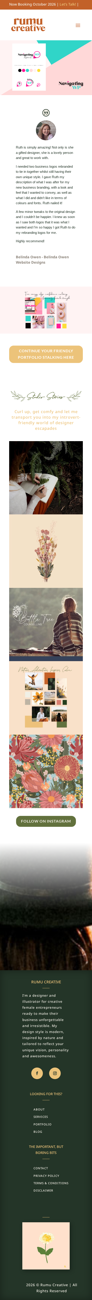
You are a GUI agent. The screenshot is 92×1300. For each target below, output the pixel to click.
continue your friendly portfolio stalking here (46, 354)
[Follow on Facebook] (37, 1073)
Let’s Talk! (68, 4)
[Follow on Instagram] (55, 1073)
